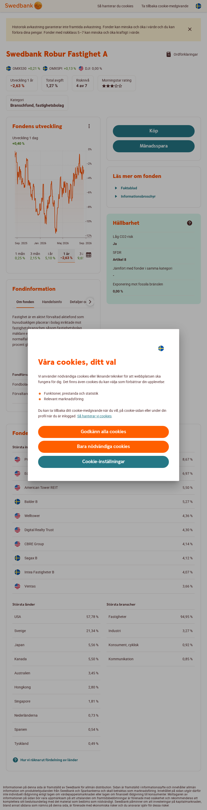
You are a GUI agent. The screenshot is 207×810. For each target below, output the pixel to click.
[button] (103, 432)
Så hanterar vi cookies (94, 416)
